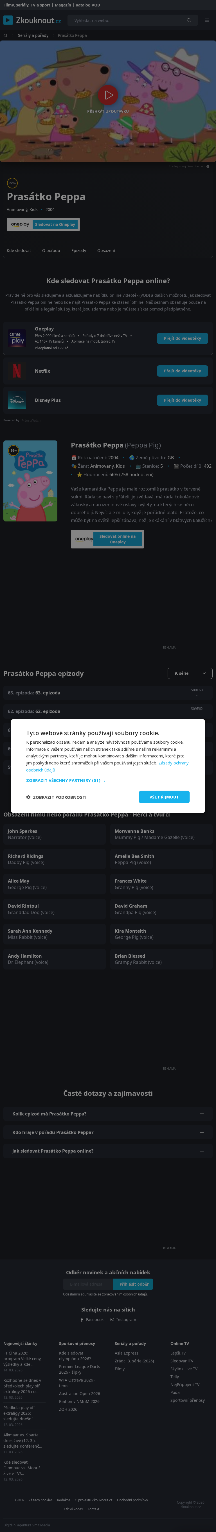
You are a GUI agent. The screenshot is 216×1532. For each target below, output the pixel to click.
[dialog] (108, 766)
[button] (108, 779)
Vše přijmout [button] (164, 796)
